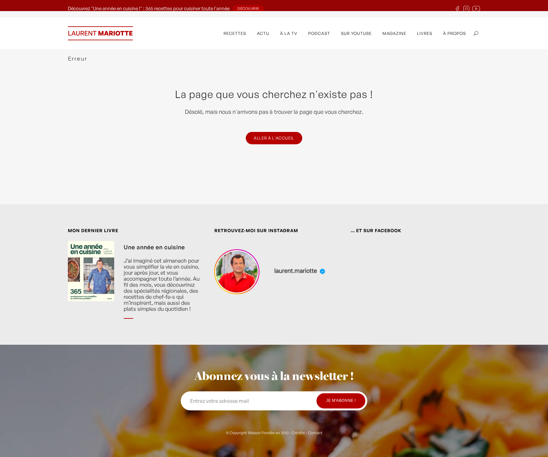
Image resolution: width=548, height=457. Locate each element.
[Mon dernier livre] (91, 285)
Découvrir (248, 8)
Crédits (298, 432)
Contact (315, 432)
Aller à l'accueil (274, 137)
